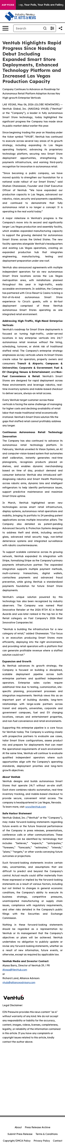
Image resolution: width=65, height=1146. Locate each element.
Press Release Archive (37, 1127)
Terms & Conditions (47, 1134)
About (18, 1127)
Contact (57, 1140)
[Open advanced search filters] (52, 28)
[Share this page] (60, 28)
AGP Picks (8, 4)
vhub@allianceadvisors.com (18, 982)
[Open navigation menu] (5, 28)
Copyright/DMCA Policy (17, 1140)
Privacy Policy (42, 1140)
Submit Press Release (20, 1134)
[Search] (45, 28)
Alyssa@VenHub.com (14, 969)
